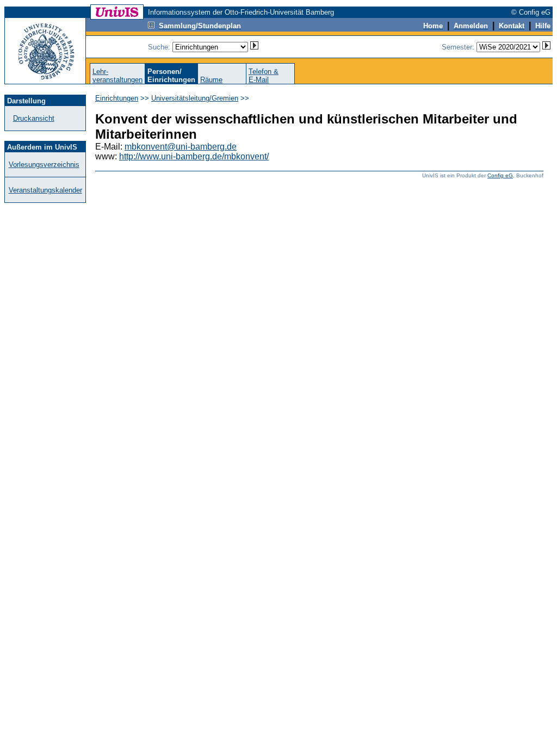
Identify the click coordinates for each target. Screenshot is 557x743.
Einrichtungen (116, 98)
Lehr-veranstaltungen (117, 75)
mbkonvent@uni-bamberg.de (181, 146)
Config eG (500, 175)
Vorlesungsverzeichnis (44, 164)
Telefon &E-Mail (263, 75)
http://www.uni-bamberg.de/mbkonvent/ (194, 156)
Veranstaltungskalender (45, 190)
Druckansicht (33, 118)
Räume (211, 80)
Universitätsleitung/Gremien (194, 98)
